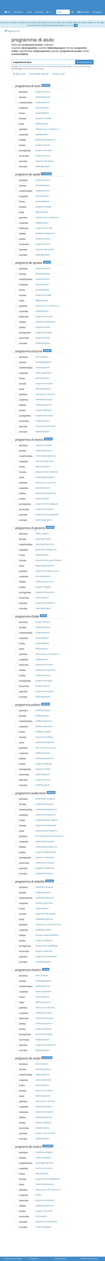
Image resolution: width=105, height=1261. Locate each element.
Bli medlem (85, 12)
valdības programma (44, 581)
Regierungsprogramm (45, 565)
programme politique (44, 737)
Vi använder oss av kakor (12, 1258)
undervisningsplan (43, 1157)
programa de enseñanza (46, 1221)
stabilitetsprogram (43, 892)
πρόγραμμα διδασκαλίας (48, 1189)
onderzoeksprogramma (46, 455)
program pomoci (43, 91)
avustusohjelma (42, 113)
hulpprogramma (42, 102)
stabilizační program (44, 887)
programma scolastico (45, 1200)
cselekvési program (44, 399)
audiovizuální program (45, 798)
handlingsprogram (43, 362)
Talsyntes (39, 12)
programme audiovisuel (46, 825)
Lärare (29, 12)
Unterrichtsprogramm (45, 1184)
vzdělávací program (44, 1152)
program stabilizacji (44, 940)
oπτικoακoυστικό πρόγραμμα (49, 836)
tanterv (39, 1194)
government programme (46, 549)
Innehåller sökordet (40, 73)
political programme (44, 726)
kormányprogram (43, 576)
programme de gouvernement (49, 560)
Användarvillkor (60, 1258)
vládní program (42, 533)
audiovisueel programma (46, 809)
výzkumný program (44, 445)
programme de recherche (47, 471)
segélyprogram (42, 134)
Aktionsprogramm (43, 388)
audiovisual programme (46, 814)
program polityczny (44, 763)
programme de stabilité (46, 913)
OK (76, 25)
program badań (42, 498)
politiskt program (43, 785)
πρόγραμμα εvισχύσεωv (47, 129)
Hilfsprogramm (42, 123)
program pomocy (43, 145)
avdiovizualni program (45, 862)
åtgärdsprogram (42, 431)
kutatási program (43, 487)
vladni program (42, 597)
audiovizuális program (45, 841)
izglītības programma (45, 1205)
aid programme (42, 107)
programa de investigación (47, 514)
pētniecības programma (46, 493)
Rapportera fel (13, 31)
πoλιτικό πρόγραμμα (46, 747)
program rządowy (43, 586)
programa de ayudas (45, 161)
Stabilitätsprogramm (44, 919)
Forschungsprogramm (45, 477)
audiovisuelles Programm (46, 830)
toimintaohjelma (42, 378)
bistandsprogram (43, 96)
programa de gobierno (45, 602)
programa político (43, 769)
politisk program (42, 715)
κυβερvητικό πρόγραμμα (47, 570)
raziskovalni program (45, 509)
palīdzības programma (45, 139)
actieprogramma (43, 367)
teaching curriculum (44, 1168)
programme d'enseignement (48, 1178)
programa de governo (45, 592)
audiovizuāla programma (46, 846)
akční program (42, 356)
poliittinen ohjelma (43, 731)
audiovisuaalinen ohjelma (46, 820)
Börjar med (20, 73)
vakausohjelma (42, 908)
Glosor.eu (94, 1258)
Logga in (98, 12)
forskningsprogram (44, 450)
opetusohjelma (42, 1173)
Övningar (18, 12)
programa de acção (44, 415)
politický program (43, 710)
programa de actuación (46, 426)
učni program (41, 1216)
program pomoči (43, 155)
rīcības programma (44, 404)
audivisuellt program (44, 873)
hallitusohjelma (42, 554)
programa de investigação (47, 503)
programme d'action (44, 383)
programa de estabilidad (46, 956)
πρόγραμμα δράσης (45, 394)
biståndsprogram (43, 166)
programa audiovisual (45, 857)
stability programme (44, 903)
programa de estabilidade (47, 945)
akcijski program (43, 420)
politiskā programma (44, 758)
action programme (43, 372)
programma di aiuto (44, 228)
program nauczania (44, 1210)
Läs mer (69, 25)
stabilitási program (43, 929)
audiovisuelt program (45, 804)
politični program (43, 774)
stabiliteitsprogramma (45, 897)
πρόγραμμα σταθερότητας (49, 924)
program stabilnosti (44, 951)
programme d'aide (43, 118)
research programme (45, 461)
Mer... (48, 12)
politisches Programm (45, 742)
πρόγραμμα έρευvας (46, 482)
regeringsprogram (43, 538)
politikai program (43, 753)
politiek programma (44, 720)
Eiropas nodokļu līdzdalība (47, 935)
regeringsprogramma (45, 544)
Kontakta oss (34, 1258)
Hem (9, 12)
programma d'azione (44, 1018)
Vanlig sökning (85, 62)
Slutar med (60, 73)
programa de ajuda (44, 150)
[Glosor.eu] (17, 4)
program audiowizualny (46, 852)
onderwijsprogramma (45, 1162)
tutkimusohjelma (43, 466)
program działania (43, 410)
